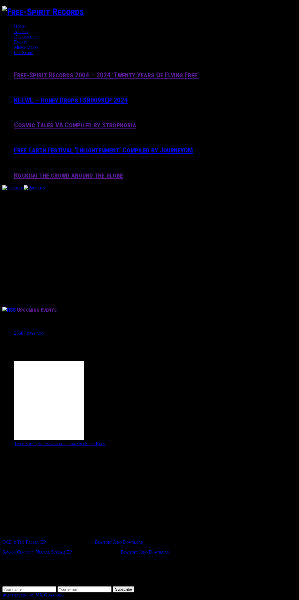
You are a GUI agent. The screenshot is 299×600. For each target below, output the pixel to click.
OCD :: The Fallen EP (24, 542)
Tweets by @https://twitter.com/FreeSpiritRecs (59, 443)
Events (20, 41)
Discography (26, 36)
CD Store (23, 52)
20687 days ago (29, 333)
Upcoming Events (37, 310)
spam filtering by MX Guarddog (33, 594)
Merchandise (26, 47)
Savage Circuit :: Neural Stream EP (37, 551)
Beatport (103, 542)
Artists (21, 31)
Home (19, 26)
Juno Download (128, 542)
